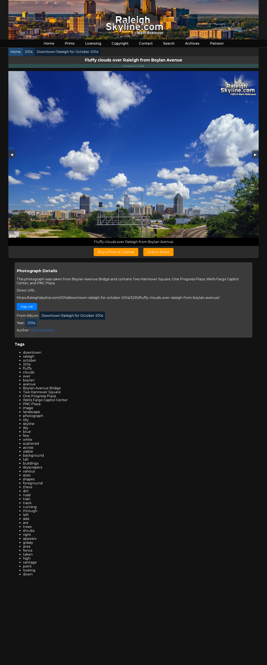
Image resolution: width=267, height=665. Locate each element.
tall (25, 459)
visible (28, 451)
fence (28, 550)
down (28, 574)
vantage (30, 562)
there (27, 487)
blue (27, 432)
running (30, 507)
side (26, 519)
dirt (26, 491)
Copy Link (27, 306)
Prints (70, 43)
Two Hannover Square (151, 279)
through (30, 511)
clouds (28, 372)
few (26, 436)
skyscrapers (32, 467)
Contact (146, 43)
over (26, 376)
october (29, 360)
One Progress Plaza (188, 279)
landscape (31, 412)
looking (29, 570)
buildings (30, 463)
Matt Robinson (42, 330)
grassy (28, 543)
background (33, 455)
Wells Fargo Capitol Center (45, 400)
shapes (28, 479)
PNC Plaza (46, 283)
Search (169, 43)
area (26, 547)
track (27, 503)
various (29, 471)
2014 (27, 364)
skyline (28, 424)
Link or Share (158, 252)
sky (25, 428)
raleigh (28, 356)
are (25, 523)
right (27, 535)
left (26, 515)
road (27, 495)
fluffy (27, 368)
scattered (31, 444)
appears (29, 539)
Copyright (120, 43)
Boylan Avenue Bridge (91, 279)
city (26, 420)
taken (28, 554)
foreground (33, 483)
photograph (33, 416)
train (26, 499)
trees (27, 527)
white (27, 440)
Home (49, 43)
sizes (26, 475)
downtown (32, 352)
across (28, 448)
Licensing (93, 43)
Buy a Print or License (116, 252)
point (27, 566)
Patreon (217, 43)
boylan (28, 380)
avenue (29, 384)
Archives (192, 43)
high (26, 558)
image (28, 408)
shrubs (28, 531)
